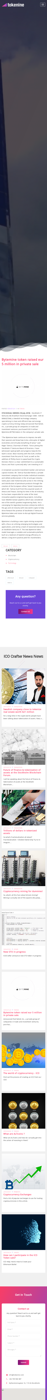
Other (16, 949)
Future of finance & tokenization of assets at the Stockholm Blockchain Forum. (22, 773)
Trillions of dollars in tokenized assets (20, 832)
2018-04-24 (7, 1252)
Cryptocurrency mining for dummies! (23, 891)
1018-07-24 (7, 1010)
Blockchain (12, 555)
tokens (15, 546)
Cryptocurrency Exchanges (17, 1194)
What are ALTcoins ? (14, 1133)
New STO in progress (14, 951)
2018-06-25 (7, 1070)
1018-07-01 (7, 949)
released (31, 578)
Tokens (22, 409)
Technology (12, 563)
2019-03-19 (7, 767)
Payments (17, 1192)
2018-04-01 (7, 1192)
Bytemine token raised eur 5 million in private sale (23, 361)
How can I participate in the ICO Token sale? (20, 1256)
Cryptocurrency (13, 559)
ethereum (11, 578)
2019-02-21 (7, 828)
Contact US (25, 611)
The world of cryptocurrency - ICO (21, 1073)
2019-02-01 (7, 889)
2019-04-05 (7, 707)
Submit (23, 1362)
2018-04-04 (7, 1131)
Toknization (18, 707)
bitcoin (6, 546)
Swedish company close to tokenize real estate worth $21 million (22, 710)
